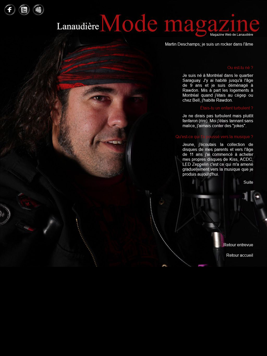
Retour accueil (239, 255)
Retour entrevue (238, 244)
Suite (248, 182)
